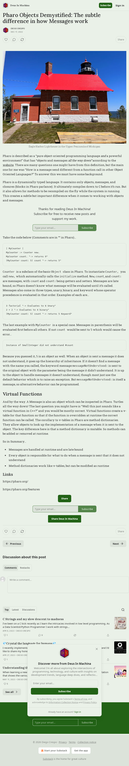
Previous (15, 543)
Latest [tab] (15, 609)
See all (9, 692)
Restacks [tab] (25, 567)
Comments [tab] (11, 567)
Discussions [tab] (28, 609)
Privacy (63, 742)
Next (116, 543)
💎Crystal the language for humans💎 (29, 643)
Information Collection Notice (63, 702)
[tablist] (17, 567)
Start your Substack (55, 750)
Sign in (120, 5)
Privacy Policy (90, 702)
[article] (64, 627)
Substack (48, 758)
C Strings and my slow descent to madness (33, 619)
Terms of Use (80, 698)
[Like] (6, 39)
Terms (72, 742)
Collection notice (87, 742)
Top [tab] (7, 609)
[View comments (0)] (14, 39)
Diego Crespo (18, 28)
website (8, 165)
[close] (96, 649)
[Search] (123, 609)
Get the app (81, 750)
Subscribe (105, 5)
